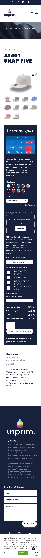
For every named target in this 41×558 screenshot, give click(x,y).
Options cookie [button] (9, 553)
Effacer (22, 205)
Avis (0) (10, 364)
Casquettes (18, 28)
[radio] (8, 186)
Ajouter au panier (20, 331)
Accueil (9, 28)
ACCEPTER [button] (23, 553)
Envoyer (29, 524)
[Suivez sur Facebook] (12, 2)
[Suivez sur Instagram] (17, 2)
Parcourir (20, 228)
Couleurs (10, 182)
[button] (33, 75)
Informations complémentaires (15, 359)
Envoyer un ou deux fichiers (19, 213)
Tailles (9, 197)
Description (12, 354)
